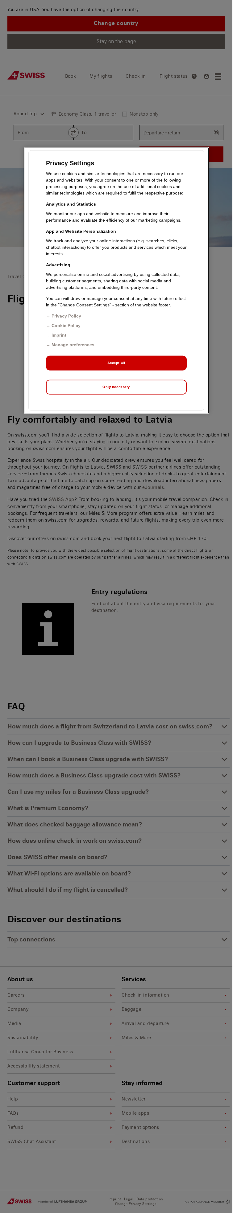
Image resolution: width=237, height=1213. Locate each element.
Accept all (116, 363)
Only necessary (116, 387)
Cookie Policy (66, 325)
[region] (116, 280)
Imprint (59, 335)
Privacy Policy (66, 315)
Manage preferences (73, 344)
